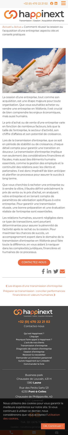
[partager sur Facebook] (43, 272)
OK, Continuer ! (52, 426)
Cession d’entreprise (34, 352)
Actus (17, 27)
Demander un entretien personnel (34, 358)
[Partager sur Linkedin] (49, 272)
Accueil (7, 27)
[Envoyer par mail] (62, 272)
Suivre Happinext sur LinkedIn (34, 361)
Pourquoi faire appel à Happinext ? (34, 340)
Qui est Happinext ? (34, 334)
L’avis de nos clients (34, 343)
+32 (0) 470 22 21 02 (36, 4)
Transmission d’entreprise (34, 346)
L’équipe (34, 337)
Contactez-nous (34, 262)
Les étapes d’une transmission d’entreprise (34, 286)
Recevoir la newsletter (34, 355)
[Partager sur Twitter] (55, 272)
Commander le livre (34, 364)
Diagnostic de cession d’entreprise (34, 349)
